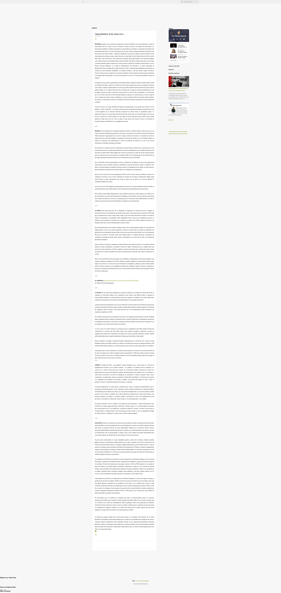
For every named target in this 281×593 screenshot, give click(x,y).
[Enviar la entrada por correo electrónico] (96, 531)
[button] (96, 39)
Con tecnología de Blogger (141, 581)
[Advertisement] (140, 10)
